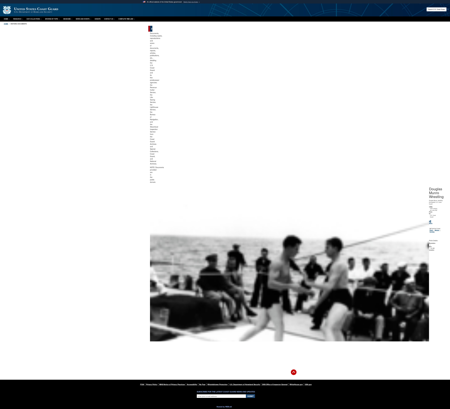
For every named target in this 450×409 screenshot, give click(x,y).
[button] (191, 2)
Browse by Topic (51, 19)
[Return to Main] (293, 373)
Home (6, 19)
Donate (98, 19)
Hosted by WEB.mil (224, 406)
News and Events (83, 19)
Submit (250, 396)
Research (17, 19)
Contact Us (108, 19)
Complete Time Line (125, 19)
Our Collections (33, 19)
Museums (67, 19)
